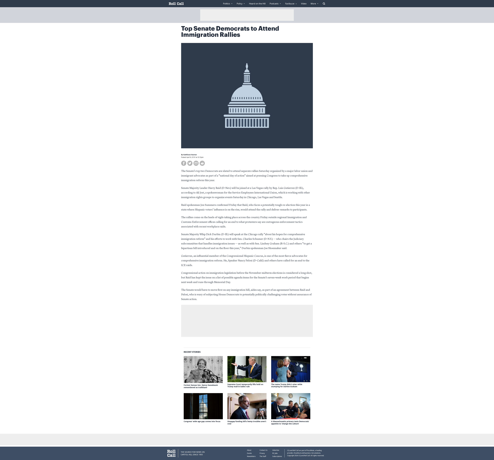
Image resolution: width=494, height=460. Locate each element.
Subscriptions (277, 456)
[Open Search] (324, 3)
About (249, 450)
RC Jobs (275, 453)
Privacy (262, 453)
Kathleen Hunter (190, 155)
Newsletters (251, 456)
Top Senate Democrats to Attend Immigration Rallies (230, 31)
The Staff (263, 456)
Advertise (275, 450)
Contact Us (263, 450)
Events (249, 453)
